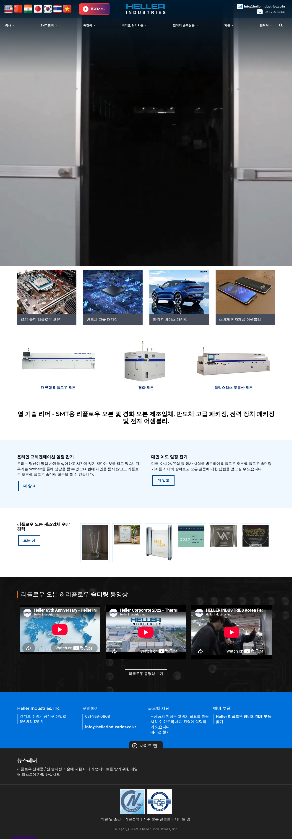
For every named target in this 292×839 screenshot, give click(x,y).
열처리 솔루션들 (184, 25)
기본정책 (132, 819)
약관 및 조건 (111, 819)
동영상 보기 (99, 8)
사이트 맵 (145, 745)
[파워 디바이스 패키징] (179, 292)
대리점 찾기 (160, 732)
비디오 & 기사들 (133, 25)
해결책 (88, 25)
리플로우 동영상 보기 (146, 673)
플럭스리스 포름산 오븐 (233, 387)
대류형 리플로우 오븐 (58, 387)
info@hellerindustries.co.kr (264, 6)
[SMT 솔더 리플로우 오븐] (46, 292)
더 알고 (29, 486)
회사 (8, 25)
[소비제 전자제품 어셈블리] (245, 292)
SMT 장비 (48, 25)
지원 (227, 25)
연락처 (265, 25)
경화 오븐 (146, 387)
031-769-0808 (274, 12)
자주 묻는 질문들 (157, 819)
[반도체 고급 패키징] (113, 292)
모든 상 (29, 540)
